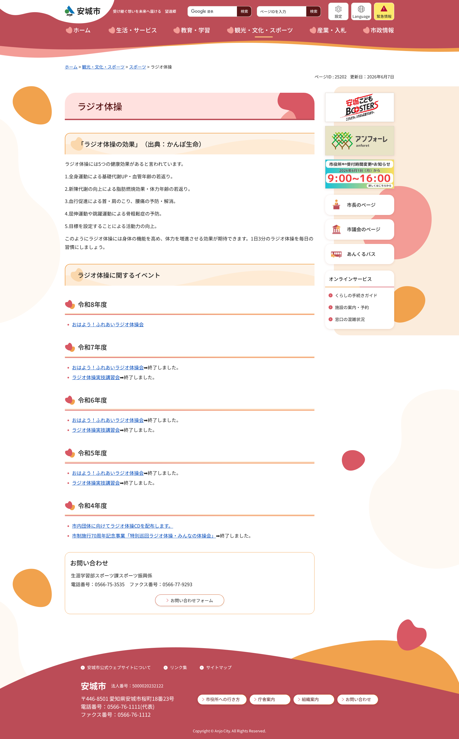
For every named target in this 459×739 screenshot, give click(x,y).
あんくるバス (361, 253)
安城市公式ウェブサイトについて (119, 667)
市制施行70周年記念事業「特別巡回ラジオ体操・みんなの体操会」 (144, 535)
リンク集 (178, 667)
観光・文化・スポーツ (103, 67)
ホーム (71, 67)
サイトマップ (219, 667)
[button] (338, 11)
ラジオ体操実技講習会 (96, 377)
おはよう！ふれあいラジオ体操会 (108, 324)
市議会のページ (363, 229)
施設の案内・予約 (352, 307)
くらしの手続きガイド (356, 295)
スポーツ (137, 67)
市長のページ (361, 204)
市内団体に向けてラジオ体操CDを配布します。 (122, 525)
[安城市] (82, 11)
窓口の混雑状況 (350, 319)
